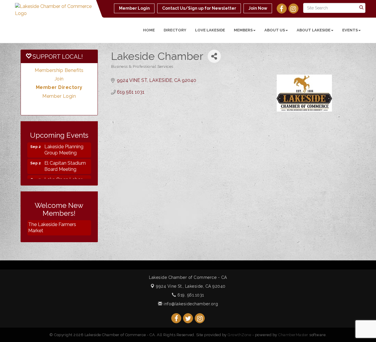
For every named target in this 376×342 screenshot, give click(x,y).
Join (59, 79)
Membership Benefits (59, 70)
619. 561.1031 (190, 295)
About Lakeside (313, 30)
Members (243, 30)
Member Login (59, 96)
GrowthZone (239, 335)
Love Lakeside (210, 30)
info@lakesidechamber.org (190, 303)
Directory (175, 30)
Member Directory (59, 87)
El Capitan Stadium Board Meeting (65, 163)
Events (350, 30)
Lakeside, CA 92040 (191, 286)
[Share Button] (214, 56)
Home (149, 30)
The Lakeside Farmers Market (52, 227)
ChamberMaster (293, 335)
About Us (274, 30)
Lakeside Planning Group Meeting (63, 147)
